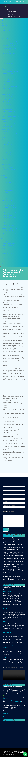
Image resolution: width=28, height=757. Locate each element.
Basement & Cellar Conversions (9, 48)
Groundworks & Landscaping (9, 245)
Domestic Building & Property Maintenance (12, 41)
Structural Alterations (7, 96)
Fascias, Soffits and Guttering (9, 53)
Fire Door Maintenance (8, 184)
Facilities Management (8, 88)
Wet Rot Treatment (7, 154)
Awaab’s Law (5, 33)
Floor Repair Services (7, 114)
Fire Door (5, 179)
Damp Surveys (6, 159)
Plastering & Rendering (8, 256)
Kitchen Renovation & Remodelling (10, 45)
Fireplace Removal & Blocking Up (10, 133)
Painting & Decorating (7, 258)
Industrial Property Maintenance (10, 86)
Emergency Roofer (7, 223)
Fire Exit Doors (6, 180)
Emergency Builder (7, 202)
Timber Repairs (6, 113)
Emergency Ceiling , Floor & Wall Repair (11, 209)
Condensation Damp (7, 144)
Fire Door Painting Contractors (9, 185)
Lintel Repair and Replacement (9, 124)
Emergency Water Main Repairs (9, 217)
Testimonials (4, 25)
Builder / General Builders (8, 241)
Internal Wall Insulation (8, 165)
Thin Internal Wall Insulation (9, 169)
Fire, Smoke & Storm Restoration (10, 207)
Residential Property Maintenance (10, 71)
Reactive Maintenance (7, 74)
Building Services (4, 38)
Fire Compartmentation (8, 190)
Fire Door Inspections (7, 182)
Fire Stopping (6, 192)
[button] (25, 754)
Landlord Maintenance (8, 73)
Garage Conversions (7, 46)
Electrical (4, 250)
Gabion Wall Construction (8, 104)
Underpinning (6, 101)
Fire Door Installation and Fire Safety (11, 32)
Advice (3, 28)
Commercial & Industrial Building (10, 63)
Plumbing (4, 248)
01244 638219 (10, 16)
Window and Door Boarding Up (9, 233)
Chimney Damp (6, 147)
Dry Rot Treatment (7, 152)
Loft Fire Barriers (6, 194)
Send (5, 530)
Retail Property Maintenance (9, 83)
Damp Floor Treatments (8, 146)
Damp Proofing (5, 139)
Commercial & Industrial (8, 81)
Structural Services (5, 93)
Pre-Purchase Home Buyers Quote (10, 161)
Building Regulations (7, 30)
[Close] (0, 266)
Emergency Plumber (7, 213)
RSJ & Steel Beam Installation (9, 98)
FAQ (3, 27)
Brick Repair (5, 121)
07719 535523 (17, 16)
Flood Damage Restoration (8, 205)
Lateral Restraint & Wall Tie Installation (11, 116)
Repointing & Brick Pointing (9, 123)
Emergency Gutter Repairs (8, 225)
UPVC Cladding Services (8, 55)
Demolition (5, 103)
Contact (2, 263)
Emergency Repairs (5, 198)
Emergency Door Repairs (8, 230)
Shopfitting (5, 61)
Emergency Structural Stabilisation (10, 203)
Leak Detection (6, 218)
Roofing (3, 251)
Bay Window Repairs (7, 126)
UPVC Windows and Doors (8, 56)
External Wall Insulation (8, 167)
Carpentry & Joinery (7, 255)
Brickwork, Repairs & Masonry (9, 243)
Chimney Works (6, 131)
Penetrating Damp (7, 142)
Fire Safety (3, 175)
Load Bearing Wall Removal (9, 99)
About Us (4, 23)
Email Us (8, 9)
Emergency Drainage (7, 215)
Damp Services (4, 137)
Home (2, 20)
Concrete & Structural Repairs (9, 111)
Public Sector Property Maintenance (10, 84)
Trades (2, 238)
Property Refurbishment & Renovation (11, 43)
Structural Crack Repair (8, 109)
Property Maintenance (6, 68)
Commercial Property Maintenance (10, 79)
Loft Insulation (6, 171)
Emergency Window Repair (8, 232)
